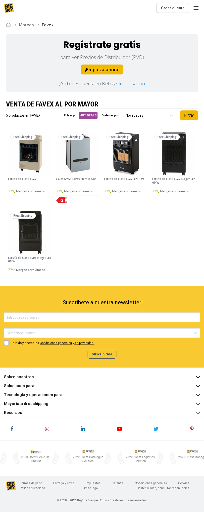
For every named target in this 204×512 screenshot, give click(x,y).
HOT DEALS (88, 115)
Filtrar (189, 115)
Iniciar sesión (132, 83)
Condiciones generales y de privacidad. (67, 343)
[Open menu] (196, 8)
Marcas (26, 24)
